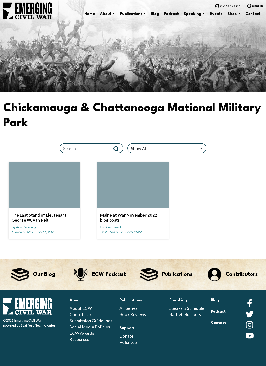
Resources (79, 339)
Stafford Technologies (38, 325)
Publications (131, 14)
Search (257, 5)
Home (89, 14)
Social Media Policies (90, 326)
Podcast (171, 14)
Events (216, 14)
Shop (232, 14)
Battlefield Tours (185, 314)
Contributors (82, 314)
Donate (126, 335)
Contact (252, 14)
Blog (155, 14)
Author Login (230, 5)
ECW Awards (82, 332)
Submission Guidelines (91, 320)
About (105, 14)
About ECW (81, 308)
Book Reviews (132, 314)
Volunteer (128, 342)
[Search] (117, 148)
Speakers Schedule (186, 308)
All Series (128, 308)
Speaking (192, 14)
